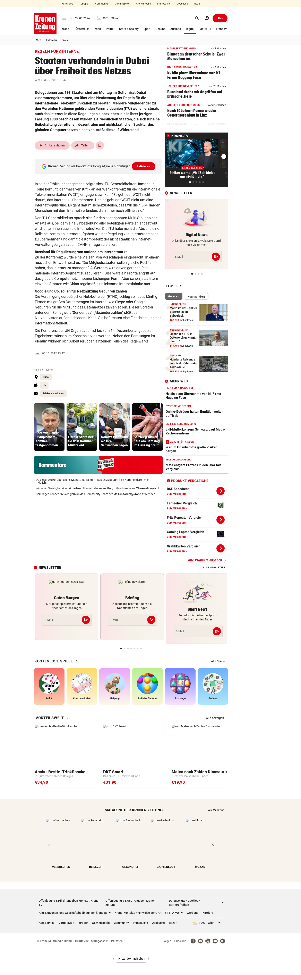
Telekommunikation (53, 393)
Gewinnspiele (122, 3)
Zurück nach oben (131, 958)
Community (101, 3)
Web (38, 40)
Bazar (197, 3)
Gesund (160, 29)
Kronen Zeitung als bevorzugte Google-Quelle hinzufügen (99, 166)
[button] (211, 29)
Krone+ (66, 29)
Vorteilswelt (67, 3)
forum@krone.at (134, 494)
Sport (147, 29)
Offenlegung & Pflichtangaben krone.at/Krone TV (68, 902)
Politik (110, 29)
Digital (190, 29)
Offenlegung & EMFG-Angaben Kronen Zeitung (130, 902)
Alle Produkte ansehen (205, 560)
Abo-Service (46, 922)
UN (44, 385)
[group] (49, 427)
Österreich (82, 29)
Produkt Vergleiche (189, 481)
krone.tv (221, 29)
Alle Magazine (216, 810)
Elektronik (51, 40)
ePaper (85, 3)
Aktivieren (143, 166)
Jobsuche (182, 3)
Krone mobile (143, 3)
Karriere (208, 912)
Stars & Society (129, 29)
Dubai (46, 377)
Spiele (65, 40)
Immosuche (163, 3)
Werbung (192, 912)
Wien (97, 29)
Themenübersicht (147, 488)
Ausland (175, 29)
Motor (203, 29)
